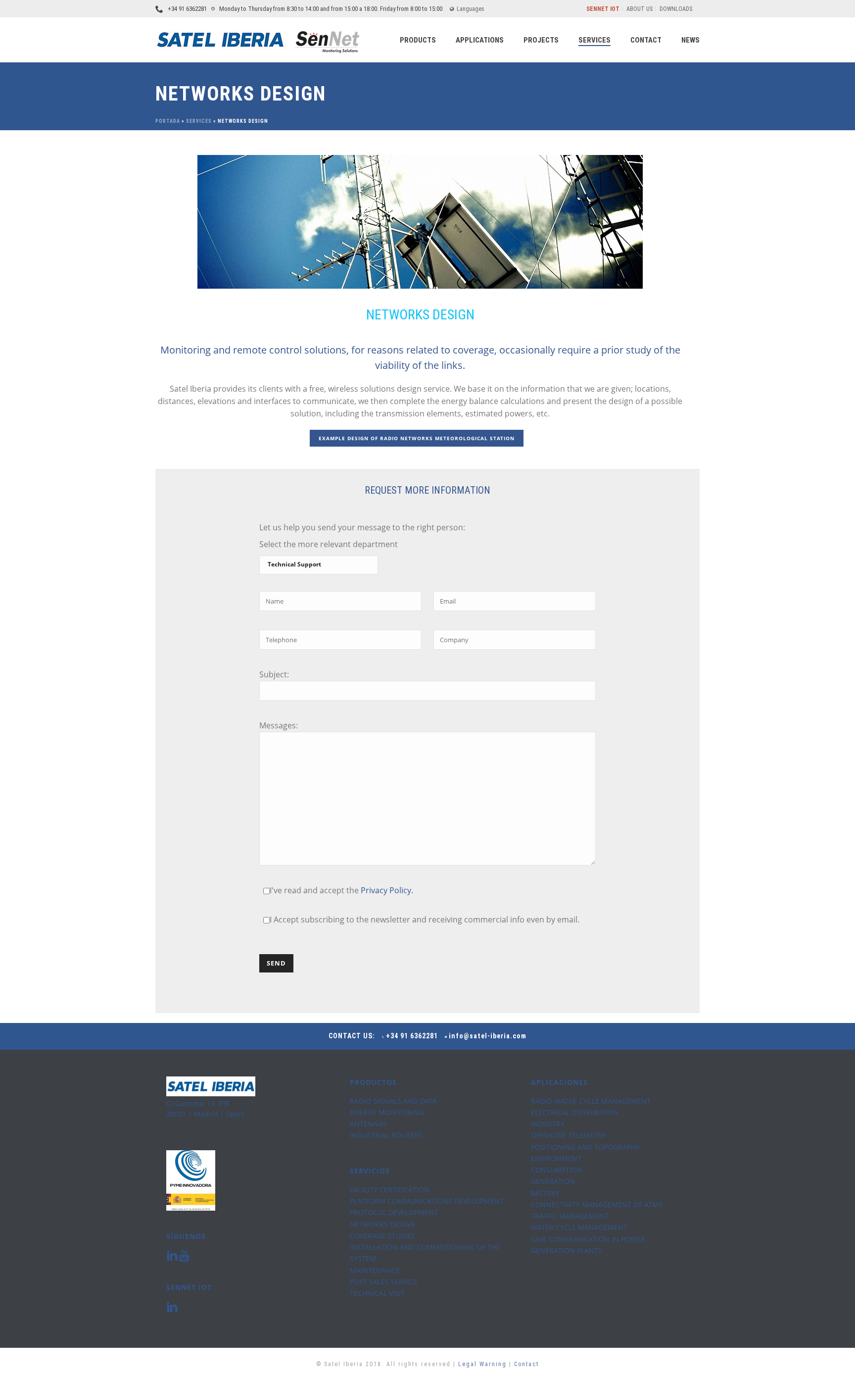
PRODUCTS (418, 40)
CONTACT (646, 40)
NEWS (690, 40)
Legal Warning (483, 1364)
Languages (470, 8)
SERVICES (594, 40)
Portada (167, 121)
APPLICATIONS (480, 40)
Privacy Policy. (387, 890)
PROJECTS (541, 40)
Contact (526, 1364)
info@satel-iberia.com (487, 1036)
